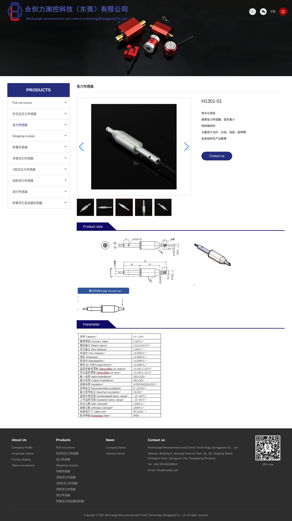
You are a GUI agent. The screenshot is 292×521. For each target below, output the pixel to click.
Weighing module (24, 136)
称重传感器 (20, 147)
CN (273, 11)
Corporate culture (23, 453)
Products (63, 440)
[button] (186, 146)
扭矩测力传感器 (23, 180)
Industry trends (115, 453)
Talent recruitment (23, 465)
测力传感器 (20, 191)
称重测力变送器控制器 (27, 203)
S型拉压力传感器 (24, 169)
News (110, 440)
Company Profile (22, 447)
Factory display (21, 459)
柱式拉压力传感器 (24, 113)
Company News (116, 447)
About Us (19, 440)
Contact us (216, 156)
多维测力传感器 (23, 158)
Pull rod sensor (22, 102)
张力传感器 (20, 125)
